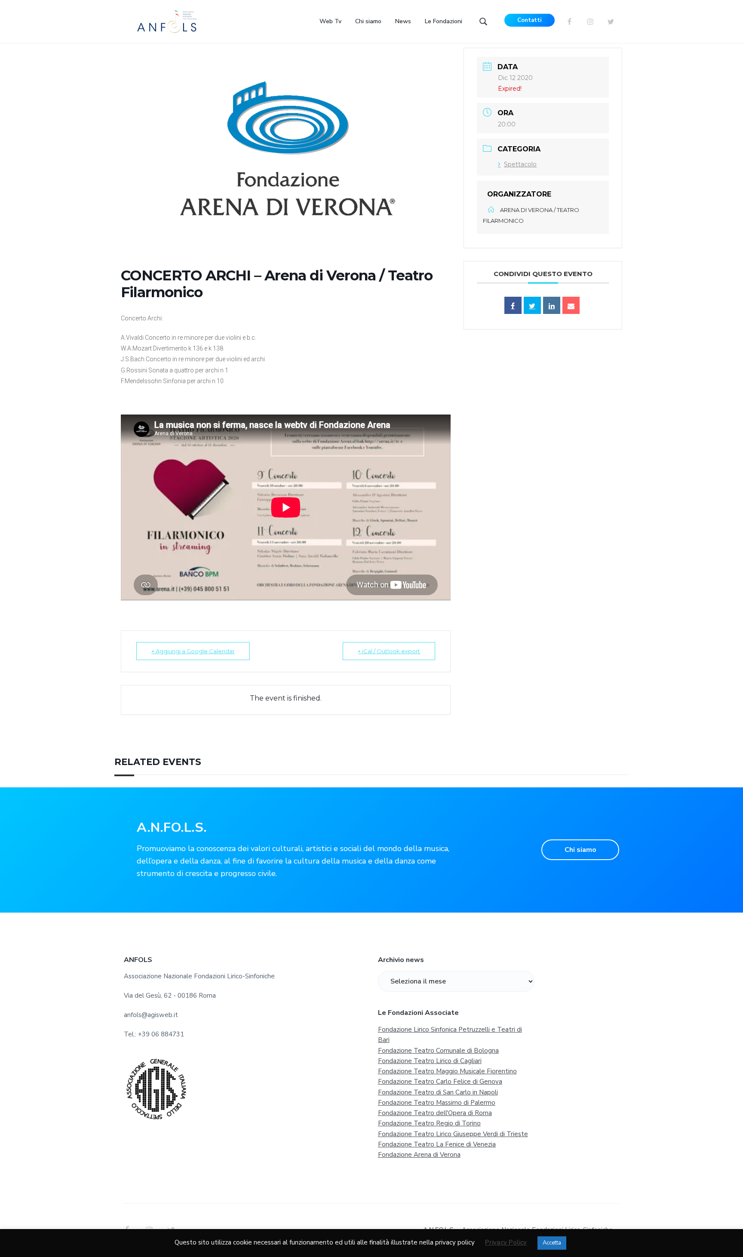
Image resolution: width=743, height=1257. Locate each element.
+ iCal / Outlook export (389, 651)
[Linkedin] (551, 305)
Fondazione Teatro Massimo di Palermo (436, 1102)
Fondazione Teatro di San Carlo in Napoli (438, 1092)
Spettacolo (520, 164)
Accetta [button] (552, 1243)
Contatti (529, 20)
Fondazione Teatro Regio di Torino (429, 1123)
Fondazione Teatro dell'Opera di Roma (435, 1113)
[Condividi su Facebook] (513, 305)
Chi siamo (580, 849)
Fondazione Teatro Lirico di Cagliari (430, 1061)
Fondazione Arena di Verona (419, 1154)
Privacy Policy (506, 1242)
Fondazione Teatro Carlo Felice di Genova (440, 1081)
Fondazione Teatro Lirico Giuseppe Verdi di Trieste (453, 1134)
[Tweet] (532, 305)
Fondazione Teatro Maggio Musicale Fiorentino (447, 1071)
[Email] (571, 305)
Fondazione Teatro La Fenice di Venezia (437, 1144)
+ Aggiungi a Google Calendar (193, 651)
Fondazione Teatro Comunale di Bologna (438, 1050)
